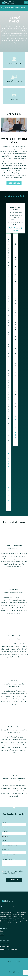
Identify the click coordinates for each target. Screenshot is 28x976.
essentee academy (5, 946)
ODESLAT (14, 879)
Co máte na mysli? (9, 859)
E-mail (4, 841)
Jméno (4, 822)
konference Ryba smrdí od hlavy (8, 949)
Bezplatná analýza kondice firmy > (11, 9)
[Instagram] (14, 972)
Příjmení (5, 831)
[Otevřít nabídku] (26, 2)
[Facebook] (9, 972)
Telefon (5, 850)
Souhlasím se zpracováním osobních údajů (13, 872)
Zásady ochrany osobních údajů (14, 961)
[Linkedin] (18, 972)
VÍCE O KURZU (14, 183)
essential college (5, 944)
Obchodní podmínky (4, 961)
